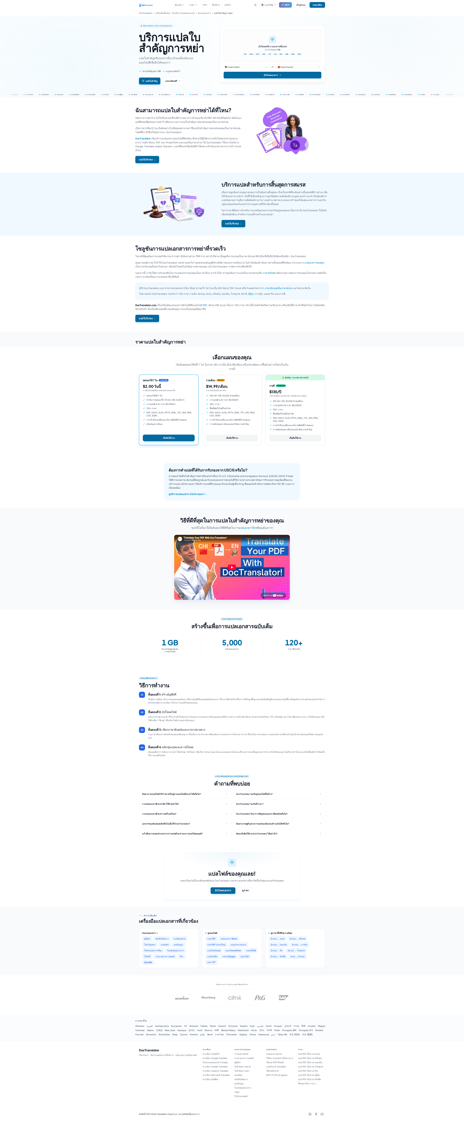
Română (319, 1030)
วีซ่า (181, 956)
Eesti (252, 1026)
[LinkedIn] (310, 1114)
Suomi (269, 1026)
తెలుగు (210, 1034)
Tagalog (243, 1034)
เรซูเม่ (237, 1092)
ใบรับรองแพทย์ (241, 1096)
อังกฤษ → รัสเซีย (278, 956)
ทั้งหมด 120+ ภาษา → (308, 1083)
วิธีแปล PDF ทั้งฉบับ (275, 1062)
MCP (287, 5)
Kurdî (199, 1030)
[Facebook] (316, 1114)
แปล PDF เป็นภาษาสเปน (309, 1054)
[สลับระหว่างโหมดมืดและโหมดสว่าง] (255, 5)
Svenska (194, 1034)
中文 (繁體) (307, 1034)
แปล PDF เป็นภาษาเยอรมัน (310, 1062)
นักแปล (178, 5)
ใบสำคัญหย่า (150, 944)
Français (278, 1026)
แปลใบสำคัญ (151, 81)
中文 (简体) (294, 1034)
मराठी (217, 1030)
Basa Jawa (170, 1030)
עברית (296, 1026)
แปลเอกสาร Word (229, 938)
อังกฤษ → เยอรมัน (279, 944)
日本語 (159, 1030)
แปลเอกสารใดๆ (248, 527)
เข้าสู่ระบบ (300, 5)
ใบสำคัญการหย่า (242, 1071)
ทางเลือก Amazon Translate (215, 1071)
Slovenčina (151, 1034)
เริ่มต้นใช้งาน (169, 438)
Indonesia (140, 1030)
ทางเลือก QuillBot (210, 1079)
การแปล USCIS (241, 1054)
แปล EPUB (251, 950)
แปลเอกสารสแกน (238, 944)
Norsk (254, 1030)
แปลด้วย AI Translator (276, 1066)
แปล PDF (211, 938)
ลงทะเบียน (317, 5)
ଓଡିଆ (261, 1030)
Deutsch (222, 1026)
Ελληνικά (233, 1026)
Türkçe (252, 1034)
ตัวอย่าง (216, 5)
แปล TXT (211, 962)
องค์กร (228, 5)
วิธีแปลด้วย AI (272, 1071)
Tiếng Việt (282, 1034)
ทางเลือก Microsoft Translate (216, 1075)
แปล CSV (244, 956)
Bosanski (193, 1026)
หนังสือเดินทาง (162, 938)
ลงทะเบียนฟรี (171, 81)
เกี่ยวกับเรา (144, 1055)
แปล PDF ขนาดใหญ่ (216, 944)
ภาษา (192, 5)
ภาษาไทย (219, 1034)
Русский (139, 1034)
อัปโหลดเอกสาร (223, 890)
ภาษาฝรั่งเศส (269, 273)
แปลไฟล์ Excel (213, 950)
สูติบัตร (147, 938)
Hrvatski (311, 1026)
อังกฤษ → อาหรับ (300, 944)
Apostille (148, 962)
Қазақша (182, 1030)
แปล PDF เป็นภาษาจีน (308, 1071)
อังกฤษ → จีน (277, 950)
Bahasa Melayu (228, 1030)
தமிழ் (202, 1034)
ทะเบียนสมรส (179, 938)
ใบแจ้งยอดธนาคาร (175, 950)
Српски (183, 1034)
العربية (150, 1026)
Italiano (150, 1030)
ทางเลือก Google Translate (215, 1058)
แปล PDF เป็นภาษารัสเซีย (309, 1079)
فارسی (260, 1026)
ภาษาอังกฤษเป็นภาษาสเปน (278, 288)
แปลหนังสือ (212, 956)
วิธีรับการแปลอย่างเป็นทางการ (279, 1058)
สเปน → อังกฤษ (297, 956)
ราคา (204, 5)
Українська (263, 1034)
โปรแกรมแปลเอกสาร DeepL (215, 1062)
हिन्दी (303, 1026)
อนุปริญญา (178, 944)
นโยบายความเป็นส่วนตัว (186, 1055)
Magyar (321, 1026)
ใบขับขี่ (147, 956)
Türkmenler (231, 1034)
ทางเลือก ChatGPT (211, 1054)
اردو (273, 1034)
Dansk (213, 1026)
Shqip (175, 1034)
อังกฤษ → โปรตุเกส (296, 950)
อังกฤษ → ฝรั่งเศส (297, 938)
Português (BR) (289, 1030)
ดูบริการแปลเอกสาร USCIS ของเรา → (188, 494)
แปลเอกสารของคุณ (314, 262)
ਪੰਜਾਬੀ (269, 1030)
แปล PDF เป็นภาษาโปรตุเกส (310, 1066)
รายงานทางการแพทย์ (165, 956)
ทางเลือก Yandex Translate (215, 1066)
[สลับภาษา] (272, 67)
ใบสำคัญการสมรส (242, 1066)
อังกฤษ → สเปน (278, 938)
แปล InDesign (228, 956)
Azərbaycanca (162, 1026)
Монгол (208, 1030)
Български (176, 1026)
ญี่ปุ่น (250, 293)
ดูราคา (245, 890)
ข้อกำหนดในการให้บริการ (162, 1055)
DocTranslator (143, 138)
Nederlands (243, 1030)
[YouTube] (322, 1114)
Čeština (203, 1026)
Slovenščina (164, 1034)
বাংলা (185, 1026)
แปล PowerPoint (233, 950)
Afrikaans (139, 1026)
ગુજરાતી (287, 1026)
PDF (205, 305)
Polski (277, 1030)
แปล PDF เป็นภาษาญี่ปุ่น (309, 1075)
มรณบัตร (165, 944)
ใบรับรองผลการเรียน (153, 950)
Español (244, 1026)
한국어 (191, 1030)
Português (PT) (306, 1030)
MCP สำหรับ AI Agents (276, 1075)
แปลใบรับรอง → (147, 159)
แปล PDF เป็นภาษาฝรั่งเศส (310, 1058)
